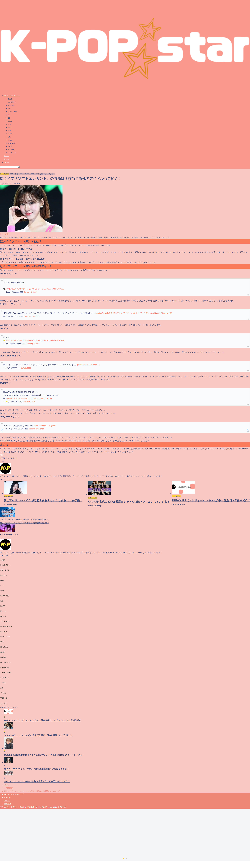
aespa (10, 121)
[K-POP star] (125, 92)
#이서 (38, 340)
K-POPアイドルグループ (11, 95)
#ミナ (28, 398)
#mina (16, 398)
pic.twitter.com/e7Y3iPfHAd (41, 398)
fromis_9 (10, 140)
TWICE (10, 99)
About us (6, 156)
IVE (9, 115)
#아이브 (19, 340)
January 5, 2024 (33, 344)
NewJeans (11, 105)
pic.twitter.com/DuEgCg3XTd (45, 426)
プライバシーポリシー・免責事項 (13, 807)
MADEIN (3, 632)
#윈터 (7, 289)
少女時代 (3, 703)
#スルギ (136, 313)
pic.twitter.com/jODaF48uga (53, 289)
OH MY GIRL (5, 662)
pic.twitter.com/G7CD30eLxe (88, 365)
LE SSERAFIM (12, 111)
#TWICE (10, 398)
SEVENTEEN (12, 152)
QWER (3, 616)
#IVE (7, 340)
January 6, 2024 (30, 292)
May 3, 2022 (26, 368)
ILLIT (9, 130)
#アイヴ (13, 340)
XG (9, 118)
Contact (6, 162)
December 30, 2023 (31, 316)
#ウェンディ (144, 313)
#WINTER (21, 289)
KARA (9, 127)
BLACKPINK (11, 102)
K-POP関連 (4, 174)
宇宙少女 (3, 698)
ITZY (9, 124)
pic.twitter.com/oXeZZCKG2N (52, 340)
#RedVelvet (117, 313)
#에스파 (13, 289)
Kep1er (10, 133)
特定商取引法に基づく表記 (37, 807)
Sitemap (6, 159)
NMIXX (10, 146)
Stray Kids (4, 678)
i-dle (9, 137)
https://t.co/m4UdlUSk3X (103, 313)
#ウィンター (37, 289)
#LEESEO (27, 340)
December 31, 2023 (36, 429)
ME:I (2, 642)
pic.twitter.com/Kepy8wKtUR (161, 313)
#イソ (33, 340)
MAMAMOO (11, 143)
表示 (6, 234)
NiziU (9, 108)
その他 (3, 693)
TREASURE (5, 621)
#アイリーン (127, 313)
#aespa (28, 289)
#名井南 (22, 398)
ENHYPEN (4, 570)
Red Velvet (11, 149)
